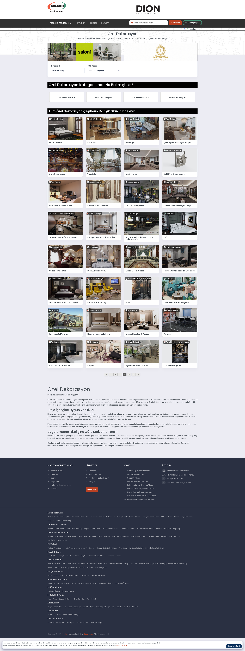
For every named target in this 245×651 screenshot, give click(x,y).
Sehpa (50, 607)
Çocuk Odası (74, 556)
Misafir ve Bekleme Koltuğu (178, 564)
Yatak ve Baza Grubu (163, 529)
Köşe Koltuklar (186, 517)
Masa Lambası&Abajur (71, 615)
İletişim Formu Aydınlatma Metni (140, 492)
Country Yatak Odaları (110, 529)
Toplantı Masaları (115, 564)
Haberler (92, 471)
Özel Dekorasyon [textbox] (59, 70)
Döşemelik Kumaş (65, 599)
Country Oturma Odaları (131, 517)
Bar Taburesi (91, 583)
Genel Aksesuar (60, 607)
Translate (192, 29)
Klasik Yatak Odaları (73, 529)
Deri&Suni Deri (79, 599)
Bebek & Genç (54, 552)
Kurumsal (54, 474)
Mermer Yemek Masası (132, 536)
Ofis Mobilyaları (54, 559)
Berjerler (51, 521)
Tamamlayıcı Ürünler (105, 583)
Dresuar (99, 607)
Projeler (93, 22)
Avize (50, 615)
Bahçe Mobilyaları (55, 571)
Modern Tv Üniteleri (55, 548)
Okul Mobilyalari (101, 568)
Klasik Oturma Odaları (75, 517)
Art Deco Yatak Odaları (145, 529)
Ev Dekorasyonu (67, 97)
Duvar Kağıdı (91, 599)
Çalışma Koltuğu (159, 564)
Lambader (57, 615)
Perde (55, 599)
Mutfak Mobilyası (54, 591)
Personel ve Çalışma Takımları (73, 564)
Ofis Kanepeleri (53, 568)
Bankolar (64, 568)
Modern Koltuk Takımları (56, 517)
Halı (49, 599)
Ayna (92, 607)
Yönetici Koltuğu (145, 564)
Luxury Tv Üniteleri (120, 548)
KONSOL (135, 607)
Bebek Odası (52, 556)
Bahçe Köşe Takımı (113, 517)
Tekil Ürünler (84, 575)
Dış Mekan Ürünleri (122, 583)
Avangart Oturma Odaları (95, 517)
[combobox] (68, 70)
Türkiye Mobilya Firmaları (60, 485)
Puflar (58, 521)
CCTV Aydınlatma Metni (136, 474)
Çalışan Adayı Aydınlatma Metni (140, 485)
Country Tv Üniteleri (104, 548)
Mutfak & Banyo (54, 587)
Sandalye (57, 583)
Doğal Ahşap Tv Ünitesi (155, 548)
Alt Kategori (92, 66)
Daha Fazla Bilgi (121, 645)
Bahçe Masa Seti (71, 575)
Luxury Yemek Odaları (151, 536)
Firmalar (80, 22)
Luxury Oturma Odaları (150, 517)
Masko (64, 634)
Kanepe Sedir (79, 583)
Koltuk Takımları (55, 513)
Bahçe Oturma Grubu (55, 575)
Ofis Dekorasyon (103, 97)
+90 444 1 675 (173, 483)
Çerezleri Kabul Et (234, 646)
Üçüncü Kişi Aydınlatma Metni (139, 471)
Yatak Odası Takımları (57, 524)
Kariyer (53, 478)
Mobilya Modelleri (59, 22)
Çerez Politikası (133, 478)
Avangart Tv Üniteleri (87, 548)
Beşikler (84, 556)
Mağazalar (54, 481)
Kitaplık (85, 607)
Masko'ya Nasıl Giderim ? (99, 478)
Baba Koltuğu (67, 521)
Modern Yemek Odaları (56, 536)
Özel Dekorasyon (55, 618)
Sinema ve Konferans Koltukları (81, 568)
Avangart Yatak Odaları (91, 529)
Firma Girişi (91, 490)
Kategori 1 (55, 66)
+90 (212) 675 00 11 (188, 483)
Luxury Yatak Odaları (127, 529)
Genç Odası (63, 556)
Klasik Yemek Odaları (74, 536)
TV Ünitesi (52, 544)
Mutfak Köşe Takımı (123, 607)
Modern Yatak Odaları (56, 529)
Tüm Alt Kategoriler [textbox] (96, 70)
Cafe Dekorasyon (140, 97)
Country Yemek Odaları (112, 536)
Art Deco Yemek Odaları (170, 536)
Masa (50, 583)
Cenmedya (88, 634)
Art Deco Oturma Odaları (170, 517)
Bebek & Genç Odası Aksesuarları (101, 556)
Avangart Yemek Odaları (93, 536)
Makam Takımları (54, 564)
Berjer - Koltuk (67, 583)
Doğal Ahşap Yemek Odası (57, 540)
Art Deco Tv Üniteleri (137, 548)
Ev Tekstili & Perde (55, 595)
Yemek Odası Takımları (58, 532)
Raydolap (176, 529)
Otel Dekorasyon (177, 97)
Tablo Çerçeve (108, 607)
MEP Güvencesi (95, 474)
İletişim (105, 22)
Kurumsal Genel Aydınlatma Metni (141, 489)
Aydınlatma (52, 610)
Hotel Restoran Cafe (57, 579)
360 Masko (175, 23)
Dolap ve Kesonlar (130, 564)
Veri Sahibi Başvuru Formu (137, 481)
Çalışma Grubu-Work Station (97, 564)
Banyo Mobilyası (68, 591)
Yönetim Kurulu (56, 471)
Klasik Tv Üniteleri (70, 548)
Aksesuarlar (53, 603)
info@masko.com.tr (175, 478)
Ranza (118, 556)
